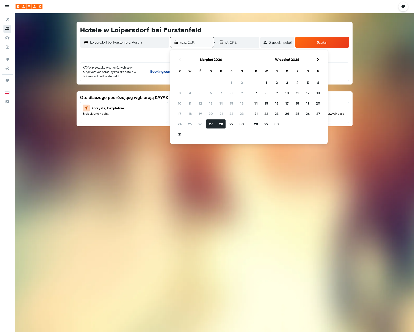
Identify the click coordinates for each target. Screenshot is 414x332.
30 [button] (242, 124)
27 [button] (211, 124)
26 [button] (200, 124)
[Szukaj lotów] (7, 20)
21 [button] (221, 113)
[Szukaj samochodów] (7, 38)
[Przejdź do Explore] (7, 59)
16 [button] (241, 103)
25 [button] (190, 124)
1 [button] (231, 82)
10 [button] (180, 103)
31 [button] (179, 134)
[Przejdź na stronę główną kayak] (29, 6)
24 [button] (180, 124)
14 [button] (221, 103)
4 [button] (190, 93)
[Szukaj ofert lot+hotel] (7, 47)
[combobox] (128, 42)
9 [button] (242, 93)
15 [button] (231, 103)
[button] (7, 6)
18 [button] (190, 113)
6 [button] (211, 93)
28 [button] (221, 124)
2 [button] (242, 82)
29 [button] (231, 124)
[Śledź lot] (7, 68)
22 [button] (231, 113)
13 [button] (210, 103)
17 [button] (179, 113)
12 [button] (200, 103)
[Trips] (7, 80)
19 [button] (200, 113)
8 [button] (231, 93)
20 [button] (211, 113)
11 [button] (190, 103)
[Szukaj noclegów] (7, 29)
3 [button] (180, 93)
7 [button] (221, 93)
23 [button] (242, 113)
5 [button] (200, 93)
